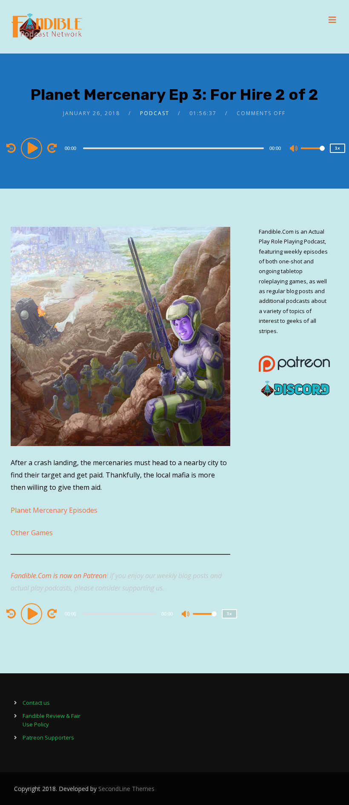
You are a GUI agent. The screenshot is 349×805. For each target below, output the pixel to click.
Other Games (32, 532)
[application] (175, 147)
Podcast (154, 113)
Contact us (36, 702)
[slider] (313, 155)
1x (337, 148)
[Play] (32, 147)
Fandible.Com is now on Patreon (58, 575)
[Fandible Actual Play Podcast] (47, 27)
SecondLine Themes (126, 789)
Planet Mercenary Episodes (54, 510)
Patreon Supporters (48, 737)
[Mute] (294, 149)
